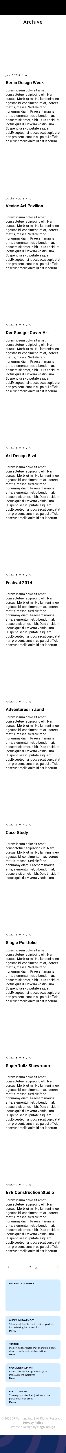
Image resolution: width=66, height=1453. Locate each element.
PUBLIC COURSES (18, 1391)
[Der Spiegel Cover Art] (33, 301)
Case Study (17, 832)
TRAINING (14, 1344)
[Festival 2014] (33, 551)
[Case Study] (33, 801)
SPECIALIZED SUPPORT (21, 1368)
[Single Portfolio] (33, 910)
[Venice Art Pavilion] (33, 174)
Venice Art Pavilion (24, 205)
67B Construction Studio (30, 1192)
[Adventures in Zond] (33, 678)
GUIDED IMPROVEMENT (21, 1320)
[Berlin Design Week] (33, 51)
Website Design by (33, 1427)
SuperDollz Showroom (28, 1065)
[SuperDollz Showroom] (33, 1034)
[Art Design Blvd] (33, 424)
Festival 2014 (19, 582)
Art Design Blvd (21, 455)
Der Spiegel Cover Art (27, 332)
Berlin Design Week (25, 82)
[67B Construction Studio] (33, 1161)
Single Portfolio (21, 942)
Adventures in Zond (25, 709)
